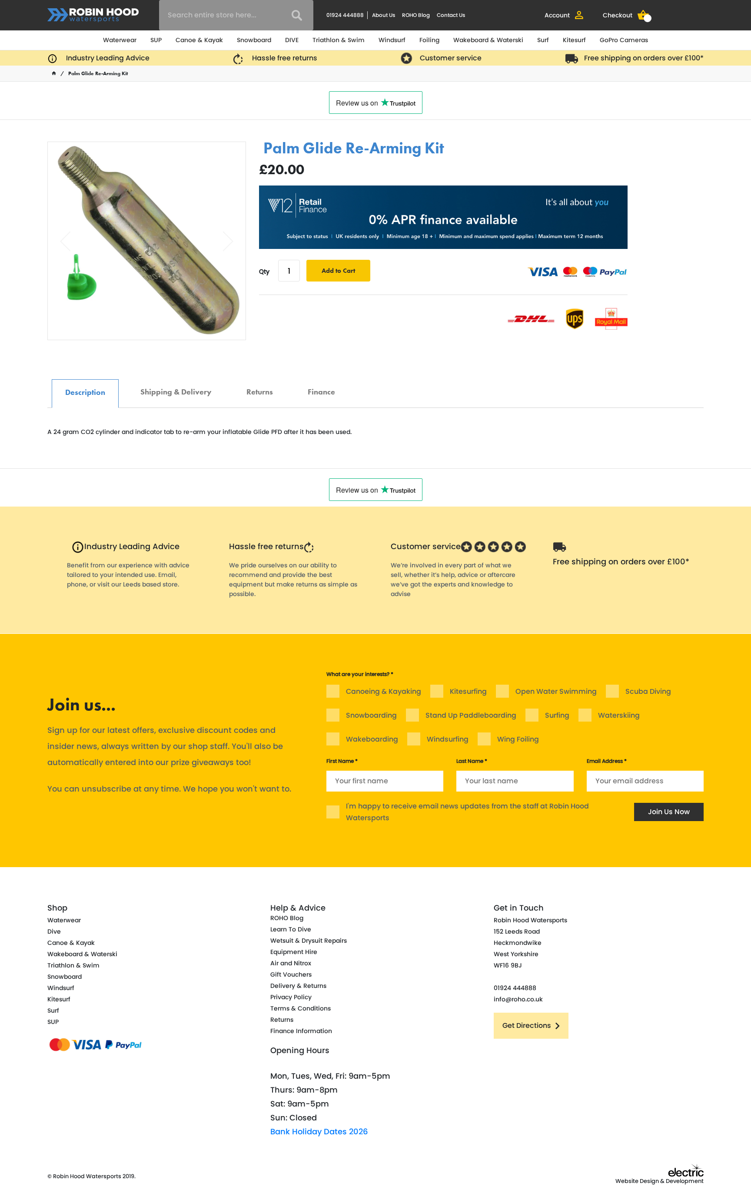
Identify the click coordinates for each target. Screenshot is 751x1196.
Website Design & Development (659, 1181)
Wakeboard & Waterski (488, 40)
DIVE (292, 40)
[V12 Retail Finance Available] (443, 217)
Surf (543, 40)
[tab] (85, 393)
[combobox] (236, 15)
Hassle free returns (284, 58)
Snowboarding (371, 715)
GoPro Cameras (624, 40)
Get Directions (526, 1025)
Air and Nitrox (290, 963)
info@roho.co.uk (518, 999)
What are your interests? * (359, 674)
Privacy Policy (291, 997)
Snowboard (254, 40)
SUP (156, 40)
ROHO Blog (416, 15)
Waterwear (119, 40)
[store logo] (93, 15)
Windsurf (392, 40)
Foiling (429, 40)
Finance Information (301, 1031)
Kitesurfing (468, 691)
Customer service (451, 58)
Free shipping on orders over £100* (644, 58)
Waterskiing (619, 715)
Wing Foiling (518, 739)
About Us (383, 15)
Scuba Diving (648, 691)
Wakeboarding (372, 739)
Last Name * (471, 761)
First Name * (342, 761)
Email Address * (607, 761)
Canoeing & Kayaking (383, 691)
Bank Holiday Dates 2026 (319, 1131)
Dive (54, 931)
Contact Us (451, 15)
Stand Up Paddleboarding (470, 715)
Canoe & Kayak (199, 40)
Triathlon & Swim (338, 40)
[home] (53, 73)
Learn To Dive (290, 929)
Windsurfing (448, 739)
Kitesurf (574, 40)
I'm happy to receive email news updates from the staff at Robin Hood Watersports (467, 812)
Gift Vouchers (291, 974)
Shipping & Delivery (176, 387)
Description (85, 387)
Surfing (557, 715)
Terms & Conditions (300, 1008)
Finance (321, 387)
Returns (259, 387)
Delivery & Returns (298, 985)
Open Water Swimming (556, 691)
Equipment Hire (293, 952)
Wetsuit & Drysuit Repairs (308, 940)
